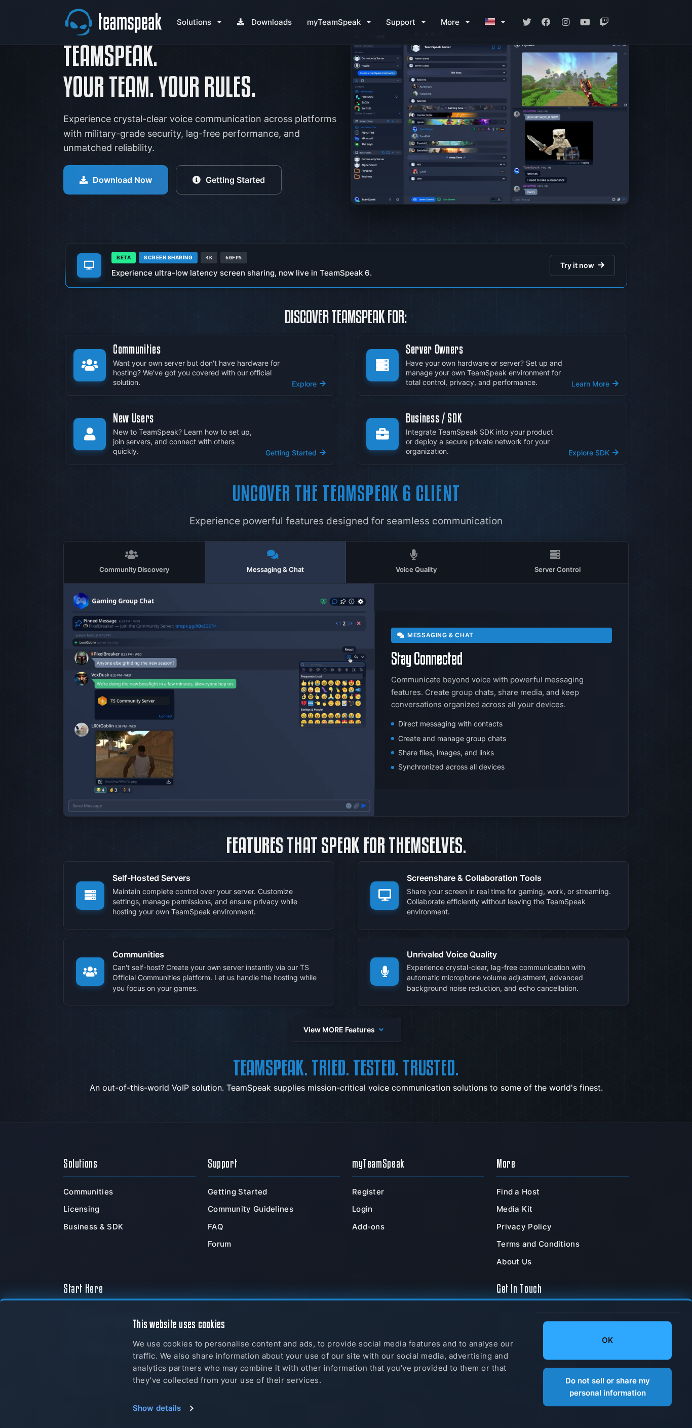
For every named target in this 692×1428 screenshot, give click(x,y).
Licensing (81, 1209)
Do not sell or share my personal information (607, 1387)
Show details (157, 1408)
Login (362, 1209)
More (450, 22)
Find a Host (518, 1192)
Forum (220, 1244)
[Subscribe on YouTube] (585, 22)
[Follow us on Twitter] (526, 22)
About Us (513, 1261)
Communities (88, 1192)
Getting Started (235, 180)
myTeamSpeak (334, 22)
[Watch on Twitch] (604, 22)
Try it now (577, 265)
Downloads (271, 22)
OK (607, 1340)
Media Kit (514, 1209)
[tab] (134, 562)
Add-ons (368, 1226)
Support (400, 22)
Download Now (122, 180)
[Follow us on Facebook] (546, 22)
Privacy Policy (524, 1226)
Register (368, 1192)
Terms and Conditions (538, 1244)
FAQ (215, 1226)
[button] (346, 1030)
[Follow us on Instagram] (565, 22)
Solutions (194, 22)
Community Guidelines (250, 1209)
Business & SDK (93, 1226)
